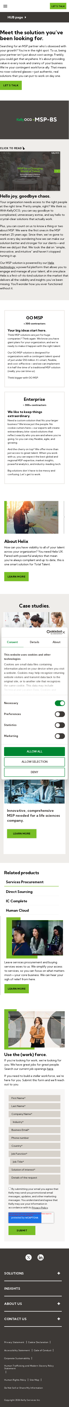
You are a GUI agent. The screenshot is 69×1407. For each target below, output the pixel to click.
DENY (34, 772)
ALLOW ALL (34, 751)
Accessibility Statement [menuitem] (17, 1350)
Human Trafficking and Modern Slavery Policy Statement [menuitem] (29, 1367)
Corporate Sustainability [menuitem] (17, 1358)
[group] (9, 1188)
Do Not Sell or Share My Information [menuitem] (23, 1388)
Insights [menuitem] (12, 1288)
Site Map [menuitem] (34, 1380)
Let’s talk (58, 6)
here (50, 1069)
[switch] (60, 714)
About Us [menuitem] (13, 1304)
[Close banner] (63, 632)
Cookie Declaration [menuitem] (38, 1342)
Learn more (16, 576)
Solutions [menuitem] (14, 1273)
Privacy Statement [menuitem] (14, 1342)
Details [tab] (34, 642)
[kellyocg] (28, 1257)
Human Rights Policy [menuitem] (15, 1380)
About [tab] (57, 642)
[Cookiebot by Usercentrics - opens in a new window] (47, 632)
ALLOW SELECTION (35, 762)
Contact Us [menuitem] (15, 1319)
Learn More (21, 833)
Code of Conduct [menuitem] (42, 1350)
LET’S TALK (10, 85)
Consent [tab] (12, 642)
